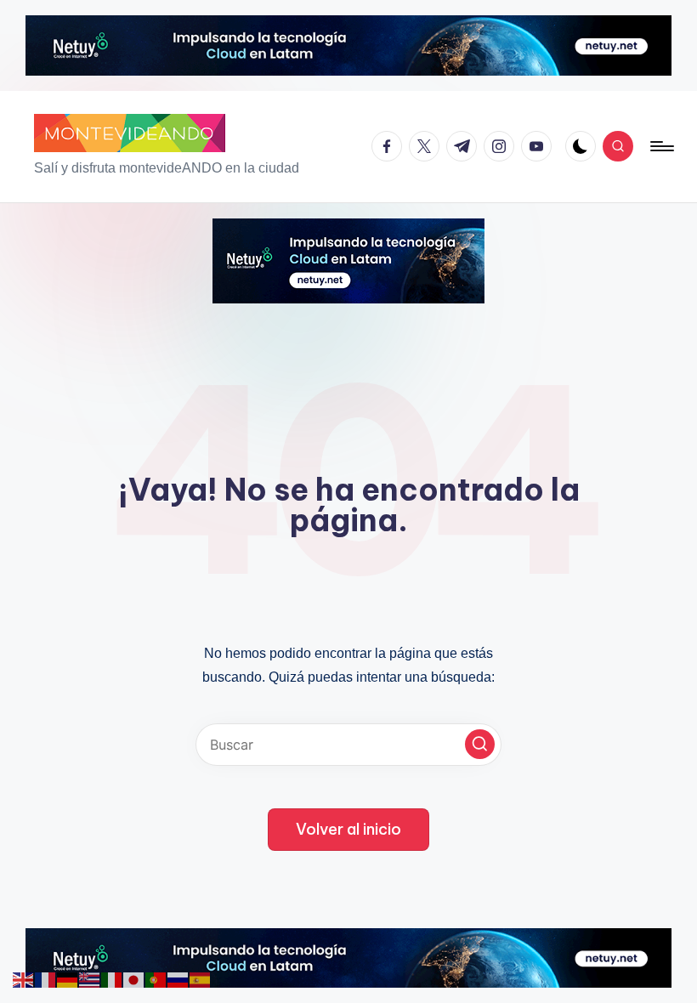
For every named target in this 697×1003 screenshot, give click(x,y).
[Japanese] (134, 978)
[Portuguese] (156, 978)
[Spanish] (201, 978)
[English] (24, 978)
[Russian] (178, 978)
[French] (46, 978)
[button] (480, 744)
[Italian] (112, 978)
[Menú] (661, 146)
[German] (68, 978)
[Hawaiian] (90, 978)
